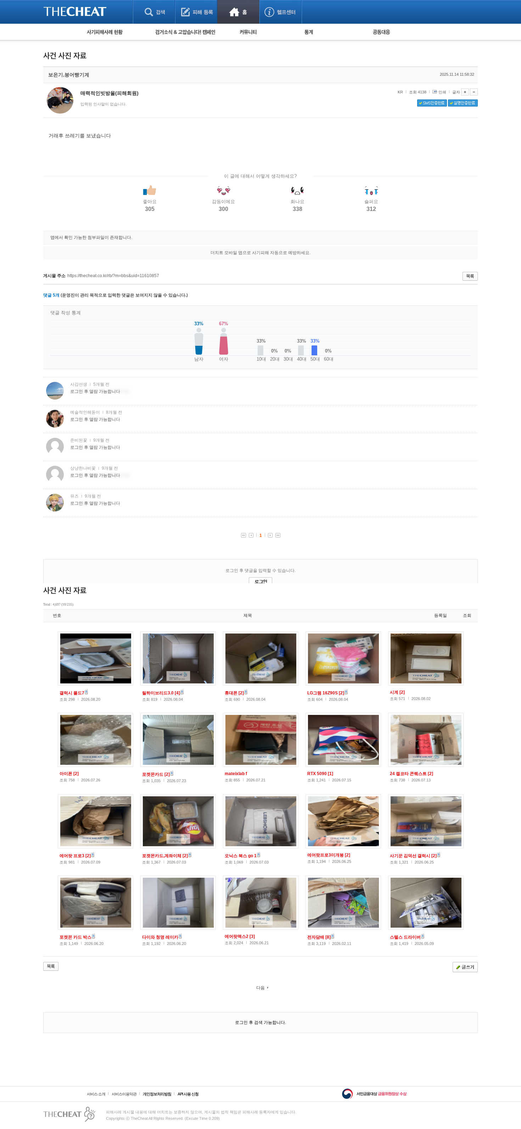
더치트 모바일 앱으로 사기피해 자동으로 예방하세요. (260, 252)
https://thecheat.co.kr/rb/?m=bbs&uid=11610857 (113, 275)
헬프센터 (280, 12)
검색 (154, 12)
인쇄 (442, 92)
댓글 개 (51, 295)
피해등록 (196, 12)
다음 (260, 987)
